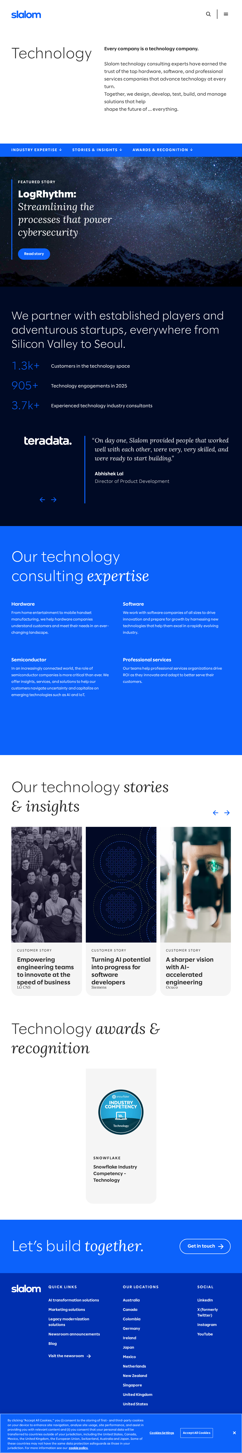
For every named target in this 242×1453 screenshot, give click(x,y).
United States (135, 1404)
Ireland (129, 1338)
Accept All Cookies (196, 1432)
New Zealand (135, 1376)
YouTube (205, 1334)
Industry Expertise (35, 150)
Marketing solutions (66, 1310)
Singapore (132, 1385)
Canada (130, 1310)
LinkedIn (205, 1300)
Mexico (129, 1357)
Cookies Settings (162, 1432)
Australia (131, 1300)
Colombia (131, 1319)
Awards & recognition (161, 150)
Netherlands (134, 1366)
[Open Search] (208, 14)
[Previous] (42, 499)
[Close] (234, 1433)
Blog (52, 1344)
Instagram (207, 1325)
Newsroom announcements (74, 1334)
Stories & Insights (95, 150)
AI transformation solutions (73, 1300)
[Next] (53, 499)
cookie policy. (78, 1448)
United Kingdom (137, 1395)
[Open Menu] (226, 14)
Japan (128, 1347)
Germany (131, 1328)
